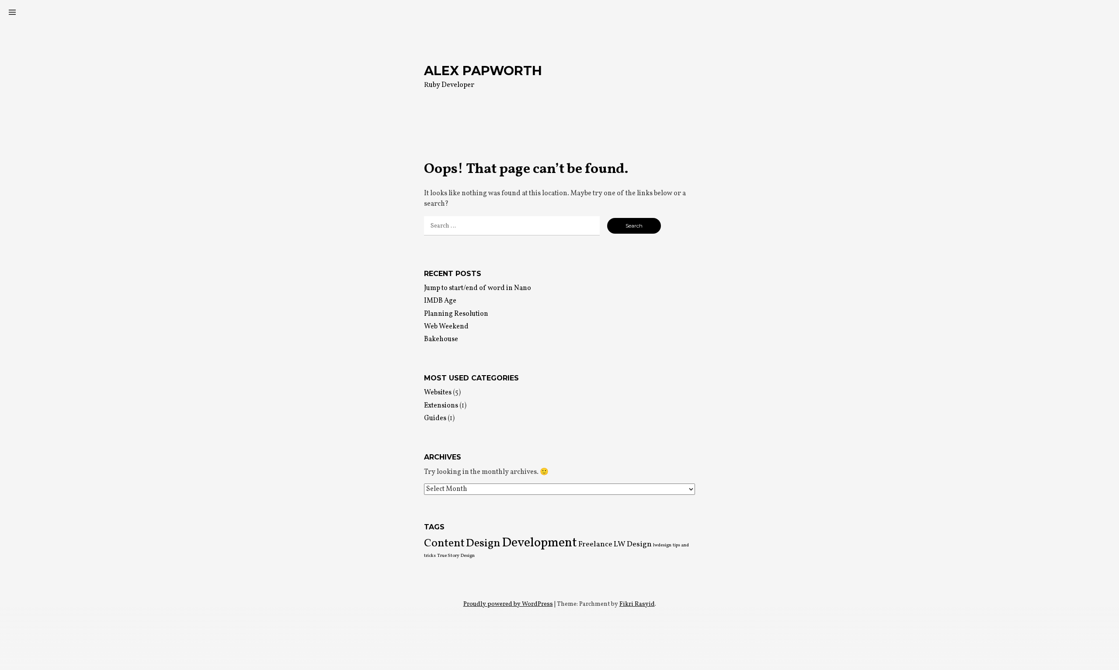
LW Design (633, 544)
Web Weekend (446, 327)
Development (539, 543)
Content (444, 543)
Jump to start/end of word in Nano (477, 288)
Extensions (441, 406)
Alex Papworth (483, 70)
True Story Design (456, 556)
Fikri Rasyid (637, 604)
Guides (435, 418)
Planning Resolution (456, 314)
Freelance (595, 544)
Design (483, 543)
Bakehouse (441, 339)
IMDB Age (440, 301)
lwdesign (662, 545)
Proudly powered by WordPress (508, 604)
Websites (438, 392)
